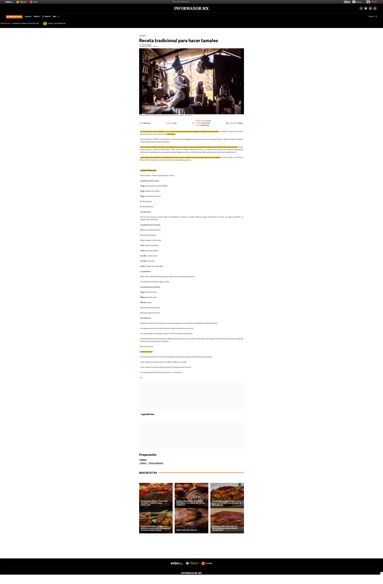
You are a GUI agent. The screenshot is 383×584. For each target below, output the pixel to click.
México (37, 16)
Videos (47, 16)
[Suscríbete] (371, 1)
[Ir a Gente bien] (207, 561)
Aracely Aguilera (147, 44)
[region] (191, 579)
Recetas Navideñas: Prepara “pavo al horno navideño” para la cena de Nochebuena (227, 503)
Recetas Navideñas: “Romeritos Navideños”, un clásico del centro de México (190, 503)
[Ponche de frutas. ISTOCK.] (156, 520)
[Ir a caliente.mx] (347, 1)
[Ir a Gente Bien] (32, 1)
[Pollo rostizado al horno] (191, 520)
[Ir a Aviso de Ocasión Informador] (9, 1)
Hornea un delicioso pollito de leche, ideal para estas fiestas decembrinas (224, 528)
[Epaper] (358, 1)
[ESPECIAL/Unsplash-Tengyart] (227, 520)
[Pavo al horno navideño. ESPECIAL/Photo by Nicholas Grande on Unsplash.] (227, 495)
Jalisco (28, 16)
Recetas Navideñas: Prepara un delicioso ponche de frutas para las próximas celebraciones (155, 528)
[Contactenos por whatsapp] (375, 8)
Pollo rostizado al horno (186, 530)
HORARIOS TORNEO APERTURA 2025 (25, 23)
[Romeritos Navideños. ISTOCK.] (191, 495)
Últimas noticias (14, 16)
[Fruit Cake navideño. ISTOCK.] (156, 495)
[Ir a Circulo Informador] (20, 1)
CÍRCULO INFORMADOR (56, 23)
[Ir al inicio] (29, 8)
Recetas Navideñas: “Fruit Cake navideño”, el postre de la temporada (154, 503)
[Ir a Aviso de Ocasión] (177, 561)
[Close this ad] (381, 573)
